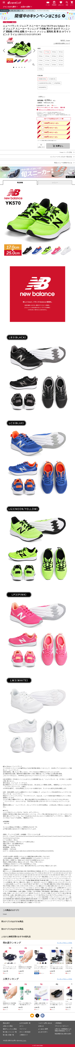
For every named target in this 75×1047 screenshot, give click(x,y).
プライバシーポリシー (62, 1026)
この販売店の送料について (61, 43)
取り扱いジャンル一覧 (10, 1032)
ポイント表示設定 (24, 1032)
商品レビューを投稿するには (63, 162)
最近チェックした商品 (10, 1029)
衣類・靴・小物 (15, 10)
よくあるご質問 (43, 1029)
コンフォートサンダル (43, 10)
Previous (4, 955)
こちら (24, 1040)
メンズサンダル (30, 10)
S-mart (5, 914)
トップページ (4, 10)
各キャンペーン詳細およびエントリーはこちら (51, 109)
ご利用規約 (58, 1023)
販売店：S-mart (65, 40)
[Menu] (3, 2)
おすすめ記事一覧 (24, 1023)
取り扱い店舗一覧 (8, 1035)
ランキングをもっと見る (64, 943)
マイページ (22, 1029)
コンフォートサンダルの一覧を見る (61, 156)
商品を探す (6, 1023)
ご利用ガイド (23, 1035)
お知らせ (41, 1026)
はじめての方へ (43, 1032)
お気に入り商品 (8, 1026)
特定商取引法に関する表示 (63, 1033)
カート (21, 1026)
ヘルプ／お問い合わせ (45, 1023)
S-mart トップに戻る (66, 152)
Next (70, 955)
